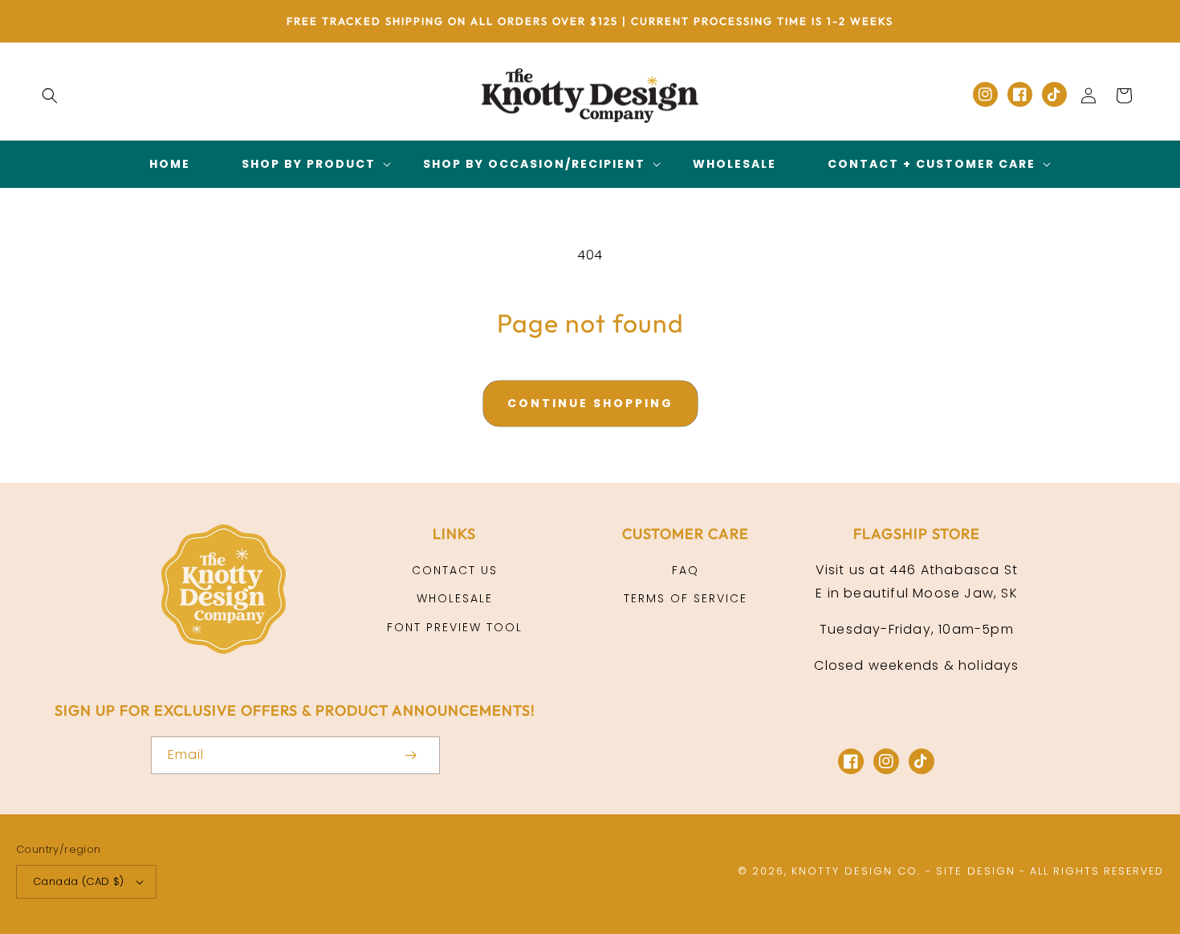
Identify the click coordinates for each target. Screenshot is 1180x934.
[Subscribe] (411, 755)
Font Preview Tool (455, 627)
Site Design (975, 871)
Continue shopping (590, 403)
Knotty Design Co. (856, 871)
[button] (49, 95)
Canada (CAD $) (78, 881)
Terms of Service (685, 598)
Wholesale (455, 598)
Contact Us (455, 570)
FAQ (685, 570)
